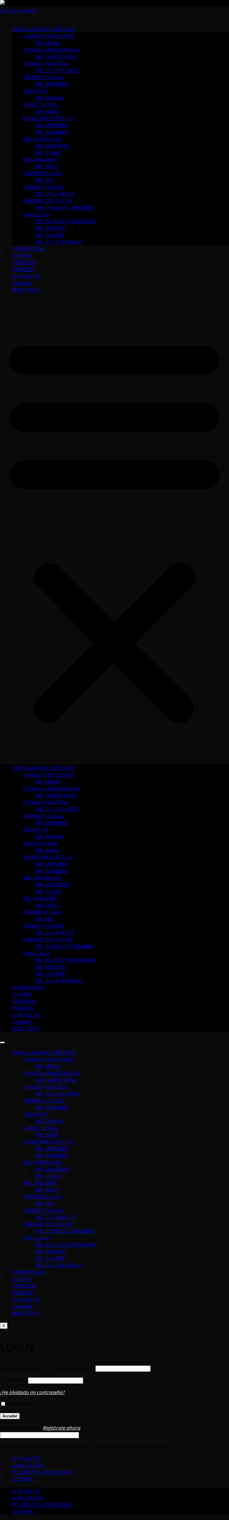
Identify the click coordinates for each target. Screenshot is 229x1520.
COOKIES (22, 1479)
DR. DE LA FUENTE (57, 70)
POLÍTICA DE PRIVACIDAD (42, 1472)
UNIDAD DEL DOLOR (48, 200)
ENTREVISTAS (28, 248)
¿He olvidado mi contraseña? (32, 1392)
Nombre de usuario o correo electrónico (47, 1368)
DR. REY (44, 180)
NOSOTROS (25, 289)
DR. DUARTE (50, 234)
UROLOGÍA (36, 214)
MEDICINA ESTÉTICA (48, 118)
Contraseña (13, 1380)
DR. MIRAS (48, 42)
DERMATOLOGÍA (44, 77)
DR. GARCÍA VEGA (56, 56)
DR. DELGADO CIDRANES (64, 207)
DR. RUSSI (47, 166)
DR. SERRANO (51, 84)
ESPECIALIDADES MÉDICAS (43, 29)
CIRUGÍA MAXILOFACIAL (52, 49)
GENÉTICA (36, 90)
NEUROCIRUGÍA (42, 138)
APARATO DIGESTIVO (49, 36)
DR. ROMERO (51, 228)
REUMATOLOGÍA (44, 186)
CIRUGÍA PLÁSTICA (45, 63)
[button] (114, 528)
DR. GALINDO (51, 132)
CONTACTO (25, 276)
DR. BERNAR (50, 97)
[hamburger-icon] (2, 1042)
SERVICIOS (24, 262)
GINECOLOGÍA (41, 104)
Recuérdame (21, 1403)
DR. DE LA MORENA (58, 241)
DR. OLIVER (49, 152)
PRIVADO (22, 269)
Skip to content (17, 10)
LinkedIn (22, 282)
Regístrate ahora (62, 1427)
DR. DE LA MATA (55, 193)
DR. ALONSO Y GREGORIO (65, 221)
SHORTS (21, 255)
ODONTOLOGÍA (42, 173)
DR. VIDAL (47, 111)
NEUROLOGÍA (40, 159)
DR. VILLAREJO (52, 145)
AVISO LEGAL (27, 1465)
